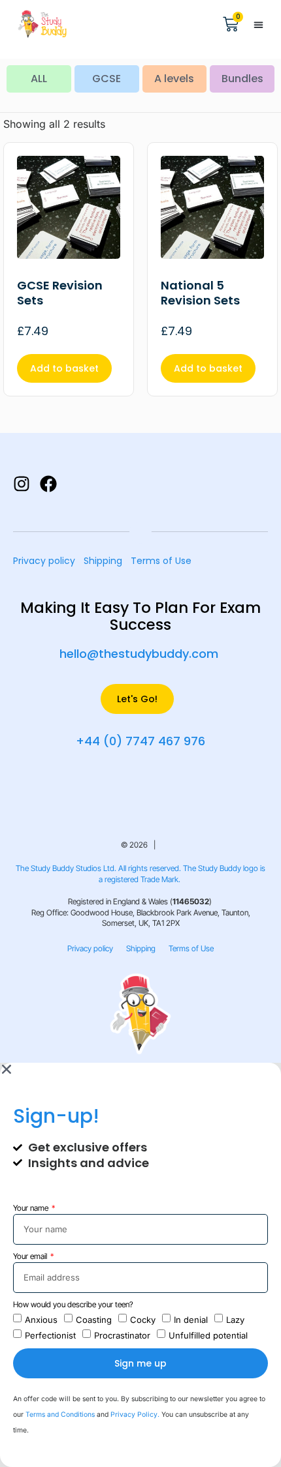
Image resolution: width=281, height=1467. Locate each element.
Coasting (94, 1319)
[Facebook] (48, 483)
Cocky (143, 1319)
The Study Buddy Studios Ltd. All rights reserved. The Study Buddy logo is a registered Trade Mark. (140, 873)
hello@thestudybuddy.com (138, 653)
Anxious (41, 1319)
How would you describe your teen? (73, 1304)
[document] (140, 1265)
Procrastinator (122, 1334)
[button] (258, 25)
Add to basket (64, 368)
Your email (31, 1256)
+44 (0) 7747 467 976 (140, 741)
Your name (31, 1208)
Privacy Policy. (135, 1414)
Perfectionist (50, 1334)
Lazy (235, 1319)
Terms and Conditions (60, 1414)
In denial (191, 1319)
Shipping (103, 560)
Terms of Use (161, 560)
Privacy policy (44, 560)
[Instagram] (21, 483)
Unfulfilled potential (208, 1334)
